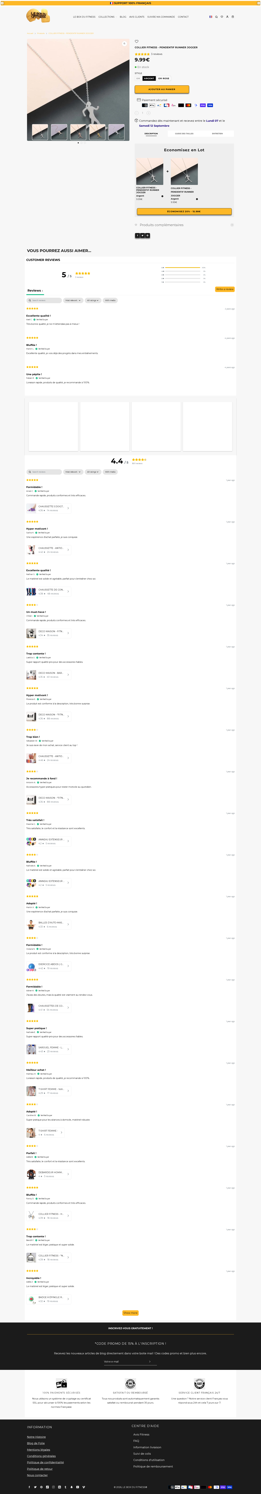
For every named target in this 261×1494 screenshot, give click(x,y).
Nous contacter (37, 1475)
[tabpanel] (130, 344)
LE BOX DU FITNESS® (135, 1487)
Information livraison (147, 1447)
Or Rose (163, 78)
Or (138, 78)
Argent (149, 78)
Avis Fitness (141, 1434)
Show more (130, 1312)
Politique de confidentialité (45, 1462)
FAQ (136, 1441)
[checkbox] (110, 300)
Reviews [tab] (35, 290)
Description (151, 133)
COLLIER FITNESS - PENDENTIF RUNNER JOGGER (182, 192)
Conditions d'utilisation (149, 1460)
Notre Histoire (36, 1437)
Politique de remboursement (153, 1466)
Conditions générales (41, 1456)
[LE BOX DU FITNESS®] (39, 16)
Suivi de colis (142, 1453)
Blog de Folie (36, 1443)
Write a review (225, 289)
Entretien (217, 133)
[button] (2, 3)
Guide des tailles (184, 133)
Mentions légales (38, 1449)
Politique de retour (40, 1469)
